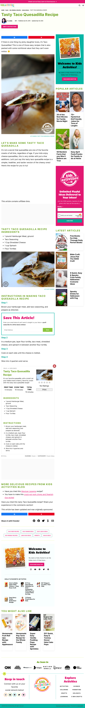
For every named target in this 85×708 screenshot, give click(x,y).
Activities (64, 686)
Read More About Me (36, 564)
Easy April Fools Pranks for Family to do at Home (76, 155)
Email (60, 206)
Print (44, 389)
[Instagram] (31, 569)
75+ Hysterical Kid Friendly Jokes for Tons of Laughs (76, 120)
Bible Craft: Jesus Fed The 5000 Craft (75, 257)
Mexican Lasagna (28, 491)
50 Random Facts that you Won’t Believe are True (62, 156)
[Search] (79, 5)
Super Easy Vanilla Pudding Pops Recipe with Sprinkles (34, 641)
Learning (64, 696)
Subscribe (70, 220)
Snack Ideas (25, 10)
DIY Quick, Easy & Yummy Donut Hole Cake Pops (48, 638)
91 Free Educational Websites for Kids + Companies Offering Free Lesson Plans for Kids (29, 588)
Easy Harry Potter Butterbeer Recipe (12, 600)
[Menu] (83, 5)
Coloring (64, 689)
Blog (7, 10)
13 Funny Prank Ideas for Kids (30, 599)
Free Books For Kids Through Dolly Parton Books (76, 239)
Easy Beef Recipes (13, 531)
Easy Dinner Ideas (28, 531)
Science (76, 686)
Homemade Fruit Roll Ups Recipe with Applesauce (7, 638)
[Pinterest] (48, 569)
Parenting (76, 689)
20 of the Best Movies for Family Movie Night (62, 118)
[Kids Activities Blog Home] (7, 5)
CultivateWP (80, 706)
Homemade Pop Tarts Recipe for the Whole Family (21, 637)
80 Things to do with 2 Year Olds (46, 584)
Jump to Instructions (9, 26)
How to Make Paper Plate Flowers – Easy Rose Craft (14, 585)
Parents (37, 535)
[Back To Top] (4, 674)
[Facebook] (39, 569)
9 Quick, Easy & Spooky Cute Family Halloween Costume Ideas (76, 278)
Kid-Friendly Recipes (15, 10)
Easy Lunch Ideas (42, 531)
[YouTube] (35, 569)
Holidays (77, 693)
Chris (10, 20)
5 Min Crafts (76, 696)
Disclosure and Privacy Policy (63, 706)
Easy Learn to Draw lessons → (47, 1)
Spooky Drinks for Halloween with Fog (75, 294)
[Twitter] (44, 569)
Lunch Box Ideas (26, 535)
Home (2, 10)
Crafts (64, 693)
